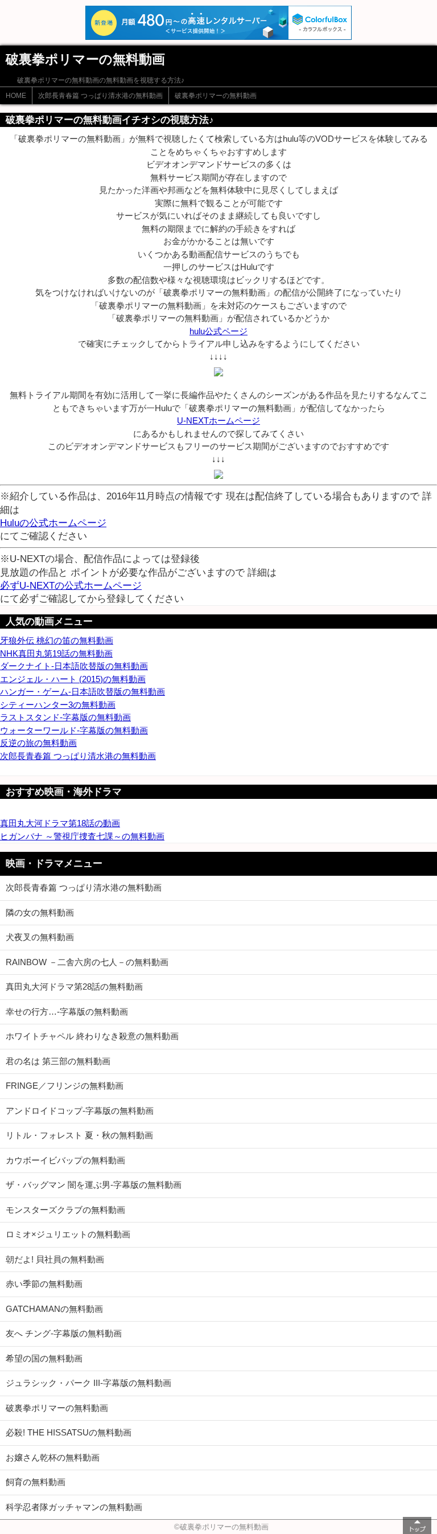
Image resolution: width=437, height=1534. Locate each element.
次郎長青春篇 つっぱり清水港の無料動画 (100, 96)
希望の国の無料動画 (44, 1358)
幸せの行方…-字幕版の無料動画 (67, 1011)
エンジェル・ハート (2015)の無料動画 (73, 679)
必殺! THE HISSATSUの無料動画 (68, 1432)
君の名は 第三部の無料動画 (58, 1061)
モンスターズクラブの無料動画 (65, 1210)
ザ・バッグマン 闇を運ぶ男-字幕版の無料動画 (94, 1185)
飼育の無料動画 (35, 1482)
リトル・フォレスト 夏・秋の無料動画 (79, 1135)
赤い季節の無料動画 (44, 1284)
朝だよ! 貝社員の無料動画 (55, 1259)
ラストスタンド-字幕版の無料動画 (65, 717)
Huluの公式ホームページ (53, 523)
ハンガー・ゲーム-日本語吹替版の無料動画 (82, 691)
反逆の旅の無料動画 (38, 743)
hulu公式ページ (218, 331)
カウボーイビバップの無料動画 (65, 1160)
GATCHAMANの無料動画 (54, 1309)
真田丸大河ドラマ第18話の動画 (60, 823)
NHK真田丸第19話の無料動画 (56, 653)
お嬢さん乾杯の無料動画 (53, 1457)
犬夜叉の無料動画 (40, 937)
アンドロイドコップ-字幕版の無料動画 (80, 1110)
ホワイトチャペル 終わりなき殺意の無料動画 (92, 1036)
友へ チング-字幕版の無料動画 (64, 1333)
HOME (16, 96)
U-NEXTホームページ (218, 420)
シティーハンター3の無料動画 (58, 704)
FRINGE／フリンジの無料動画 (64, 1085)
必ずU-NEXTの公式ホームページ (71, 585)
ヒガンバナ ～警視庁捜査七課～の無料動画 (82, 836)
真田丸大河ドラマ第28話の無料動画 (74, 986)
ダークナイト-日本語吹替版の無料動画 (74, 666)
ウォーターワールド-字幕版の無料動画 (74, 730)
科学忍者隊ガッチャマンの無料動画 (74, 1507)
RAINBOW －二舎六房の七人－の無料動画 (87, 962)
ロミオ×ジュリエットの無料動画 (68, 1234)
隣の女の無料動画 (40, 912)
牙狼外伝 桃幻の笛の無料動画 (56, 640)
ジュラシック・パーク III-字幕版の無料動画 (88, 1383)
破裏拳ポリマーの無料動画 (216, 96)
